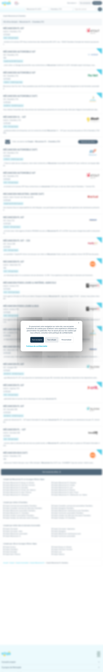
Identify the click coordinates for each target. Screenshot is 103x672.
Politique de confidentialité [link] (36, 346)
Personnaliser (67, 340)
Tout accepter (37, 340)
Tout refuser (51, 340)
